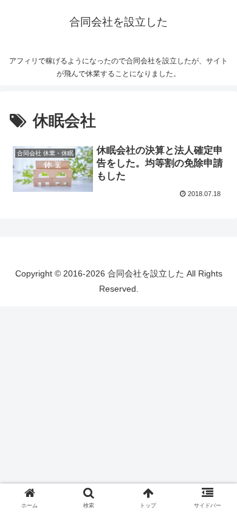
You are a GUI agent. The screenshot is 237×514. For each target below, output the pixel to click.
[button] (53, 169)
